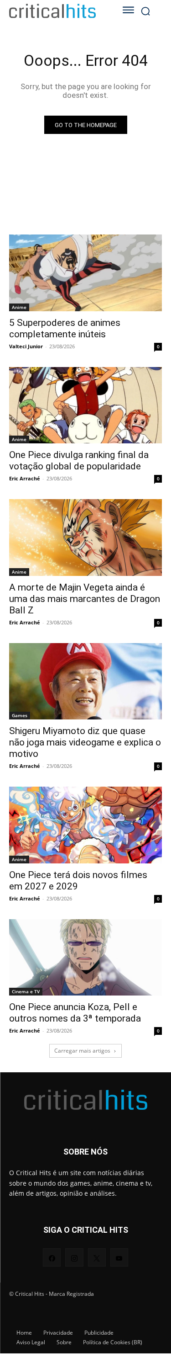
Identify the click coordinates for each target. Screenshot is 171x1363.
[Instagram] (74, 1257)
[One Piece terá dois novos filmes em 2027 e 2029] (85, 825)
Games (19, 715)
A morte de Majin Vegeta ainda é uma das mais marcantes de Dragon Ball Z (84, 599)
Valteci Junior (26, 346)
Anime (19, 307)
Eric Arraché (24, 478)
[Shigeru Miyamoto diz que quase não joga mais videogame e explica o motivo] (85, 681)
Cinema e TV (26, 991)
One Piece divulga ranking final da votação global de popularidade (79, 460)
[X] (97, 1257)
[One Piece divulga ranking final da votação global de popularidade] (85, 405)
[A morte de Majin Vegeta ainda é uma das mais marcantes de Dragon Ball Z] (85, 537)
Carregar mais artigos (82, 1050)
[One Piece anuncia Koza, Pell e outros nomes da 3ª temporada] (85, 957)
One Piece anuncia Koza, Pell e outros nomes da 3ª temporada (75, 1012)
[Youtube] (119, 1257)
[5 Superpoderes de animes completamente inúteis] (85, 272)
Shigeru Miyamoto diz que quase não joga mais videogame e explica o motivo (85, 742)
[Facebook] (52, 1257)
